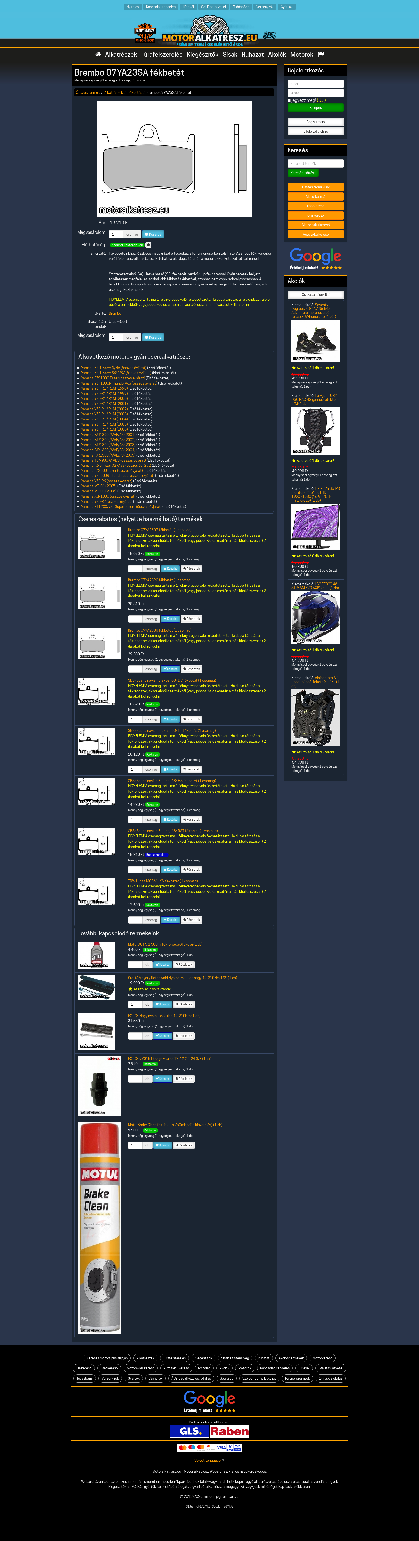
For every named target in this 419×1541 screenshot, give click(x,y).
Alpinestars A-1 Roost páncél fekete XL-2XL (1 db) (315, 682)
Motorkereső (316, 196)
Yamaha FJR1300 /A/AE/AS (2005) (108, 455)
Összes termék (88, 92)
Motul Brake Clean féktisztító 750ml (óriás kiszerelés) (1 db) (175, 1124)
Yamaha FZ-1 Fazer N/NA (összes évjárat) (113, 368)
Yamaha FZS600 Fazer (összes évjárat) (112, 470)
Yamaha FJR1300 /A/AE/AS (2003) (108, 445)
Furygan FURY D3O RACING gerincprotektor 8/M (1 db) (314, 400)
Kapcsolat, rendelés (161, 7)
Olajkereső (84, 1368)
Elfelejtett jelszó (315, 131)
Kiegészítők (202, 54)
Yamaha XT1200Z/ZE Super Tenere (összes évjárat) (121, 507)
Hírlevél (188, 7)
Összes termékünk (316, 187)
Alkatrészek (121, 54)
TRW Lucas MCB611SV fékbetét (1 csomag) (163, 881)
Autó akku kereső (316, 234)
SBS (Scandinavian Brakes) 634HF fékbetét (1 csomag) (172, 730)
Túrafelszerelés (162, 54)
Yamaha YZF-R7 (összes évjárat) (106, 501)
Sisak (230, 54)
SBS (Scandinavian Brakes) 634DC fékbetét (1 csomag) (172, 680)
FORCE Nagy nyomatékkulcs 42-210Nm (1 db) (164, 1015)
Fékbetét (135, 92)
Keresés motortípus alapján (107, 1358)
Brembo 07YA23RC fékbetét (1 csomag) (160, 580)
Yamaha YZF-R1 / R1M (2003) (104, 414)
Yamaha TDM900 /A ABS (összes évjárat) (113, 460)
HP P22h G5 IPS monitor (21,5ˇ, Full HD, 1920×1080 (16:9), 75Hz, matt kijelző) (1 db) (315, 494)
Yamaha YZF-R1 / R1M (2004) (104, 419)
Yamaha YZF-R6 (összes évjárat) (106, 481)
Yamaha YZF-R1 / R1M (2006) (104, 429)
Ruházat (253, 54)
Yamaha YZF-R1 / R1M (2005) (104, 424)
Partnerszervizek (297, 1378)
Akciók (277, 54)
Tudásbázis (241, 7)
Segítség (227, 1378)
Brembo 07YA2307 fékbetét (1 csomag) (160, 530)
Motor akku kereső (316, 225)
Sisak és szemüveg (235, 1358)
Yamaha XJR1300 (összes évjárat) (108, 496)
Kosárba (154, 234)
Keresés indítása (303, 173)
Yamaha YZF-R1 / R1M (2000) (104, 398)
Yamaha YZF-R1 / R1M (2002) (104, 409)
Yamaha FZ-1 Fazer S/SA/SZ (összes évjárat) (116, 373)
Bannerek (155, 1378)
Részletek (193, 568)
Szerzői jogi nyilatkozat (259, 1378)
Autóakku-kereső (176, 1368)
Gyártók (287, 7)
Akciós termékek (291, 1358)
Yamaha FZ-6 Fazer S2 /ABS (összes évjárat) (116, 465)
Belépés (316, 108)
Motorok (301, 54)
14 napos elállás (330, 1378)
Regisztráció (315, 122)
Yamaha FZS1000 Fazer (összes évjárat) (113, 378)
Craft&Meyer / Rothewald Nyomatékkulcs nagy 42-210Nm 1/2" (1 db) (182, 977)
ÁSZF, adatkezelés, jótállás (191, 1378)
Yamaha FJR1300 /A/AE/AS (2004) (108, 450)
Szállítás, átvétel (213, 7)
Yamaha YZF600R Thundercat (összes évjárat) (117, 476)
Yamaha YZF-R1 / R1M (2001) (104, 404)
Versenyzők (265, 7)
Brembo (115, 313)
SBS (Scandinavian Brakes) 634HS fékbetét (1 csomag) (172, 780)
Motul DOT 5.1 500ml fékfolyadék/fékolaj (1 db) (165, 944)
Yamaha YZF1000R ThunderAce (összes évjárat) (119, 383)
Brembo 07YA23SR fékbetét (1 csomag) (160, 630)
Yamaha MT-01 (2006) (99, 491)
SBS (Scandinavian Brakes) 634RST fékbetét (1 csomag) (173, 831)
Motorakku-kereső (140, 1368)
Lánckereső (315, 206)
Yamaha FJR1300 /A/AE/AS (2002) (108, 440)
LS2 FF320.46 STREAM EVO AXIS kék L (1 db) (315, 586)
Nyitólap (133, 7)
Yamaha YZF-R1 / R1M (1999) (104, 393)
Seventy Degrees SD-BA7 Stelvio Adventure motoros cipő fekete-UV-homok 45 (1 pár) (313, 311)
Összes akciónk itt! (316, 295)
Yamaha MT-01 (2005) (99, 486)
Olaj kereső (315, 215)
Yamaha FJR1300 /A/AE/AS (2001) (108, 435)
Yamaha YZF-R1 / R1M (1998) (104, 388)
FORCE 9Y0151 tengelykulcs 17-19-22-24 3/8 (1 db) (169, 1058)
